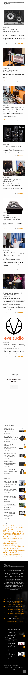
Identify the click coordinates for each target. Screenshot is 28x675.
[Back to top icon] (24, 671)
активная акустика (17, 538)
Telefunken (11, 536)
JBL (9, 533)
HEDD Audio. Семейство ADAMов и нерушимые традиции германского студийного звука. (15, 614)
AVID (20, 526)
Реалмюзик (6, 538)
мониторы (14, 548)
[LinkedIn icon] (14, 669)
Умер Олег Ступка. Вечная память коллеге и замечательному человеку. (16, 602)
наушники (8, 550)
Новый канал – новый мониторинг (10, 71)
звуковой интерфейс (11, 543)
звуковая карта (21, 542)
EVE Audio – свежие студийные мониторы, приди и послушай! (14, 345)
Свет (12, 538)
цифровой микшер (17, 554)
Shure (5, 536)
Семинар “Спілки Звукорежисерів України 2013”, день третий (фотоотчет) (13, 253)
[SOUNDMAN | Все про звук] (14, 3)
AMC (12, 526)
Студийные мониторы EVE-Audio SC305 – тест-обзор (12, 218)
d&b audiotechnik (13, 528)
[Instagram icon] (16, 669)
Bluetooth (18, 528)
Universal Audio (17, 536)
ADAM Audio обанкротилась (12, 146)
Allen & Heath (7, 526)
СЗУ (10, 538)
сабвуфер (22, 550)
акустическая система (15, 540)
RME (15, 535)
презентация (17, 550)
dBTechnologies (9, 531)
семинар (6, 552)
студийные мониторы (12, 553)
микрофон (19, 546)
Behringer (5, 528)
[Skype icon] (11, 669)
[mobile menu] (26, 3)
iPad (6, 533)
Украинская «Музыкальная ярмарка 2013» (12, 180)
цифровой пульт (8, 556)
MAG (11, 533)
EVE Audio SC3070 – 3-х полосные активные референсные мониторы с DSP (14, 31)
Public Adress (9, 535)
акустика (5, 540)
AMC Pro (16, 526)
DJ (20, 531)
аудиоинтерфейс (10, 541)
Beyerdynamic (11, 528)
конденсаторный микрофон (11, 545)
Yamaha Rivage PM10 (19, 599)
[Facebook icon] (13, 669)
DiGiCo (18, 531)
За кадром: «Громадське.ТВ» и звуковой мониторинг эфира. (13, 108)
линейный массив (8, 547)
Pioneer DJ (17, 533)
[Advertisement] (14, 408)
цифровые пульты (19, 556)
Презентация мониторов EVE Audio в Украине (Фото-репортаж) (13, 294)
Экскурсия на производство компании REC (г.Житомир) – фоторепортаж (15, 608)
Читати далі (21, 43)
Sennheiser (20, 535)
